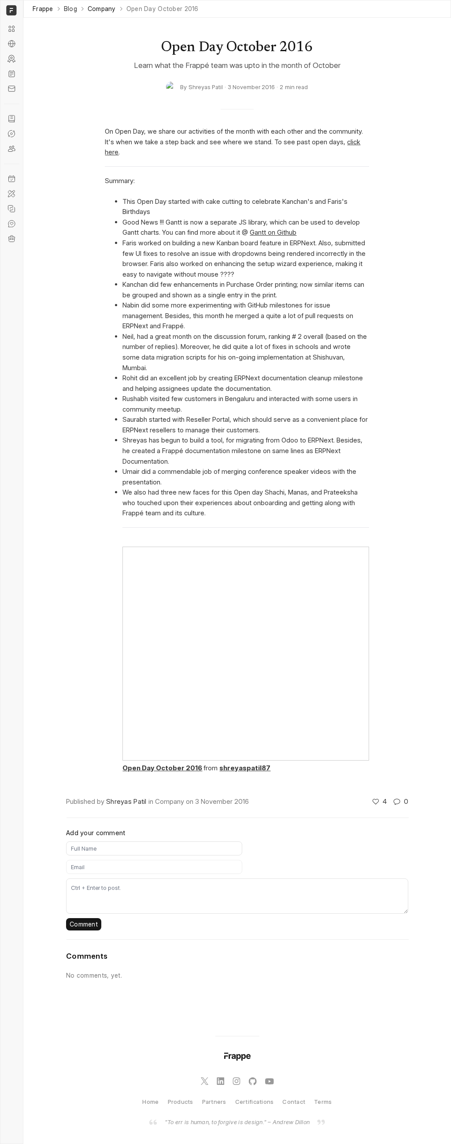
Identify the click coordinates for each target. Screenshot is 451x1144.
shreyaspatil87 (244, 768)
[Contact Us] (11, 88)
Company (102, 8)
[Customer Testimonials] (11, 223)
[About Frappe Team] (11, 148)
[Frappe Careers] (11, 238)
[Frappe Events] (11, 178)
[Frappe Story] (11, 118)
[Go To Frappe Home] (10, 10)
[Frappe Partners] (11, 43)
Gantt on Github (273, 232)
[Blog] (11, 73)
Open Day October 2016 (162, 768)
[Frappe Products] (11, 28)
